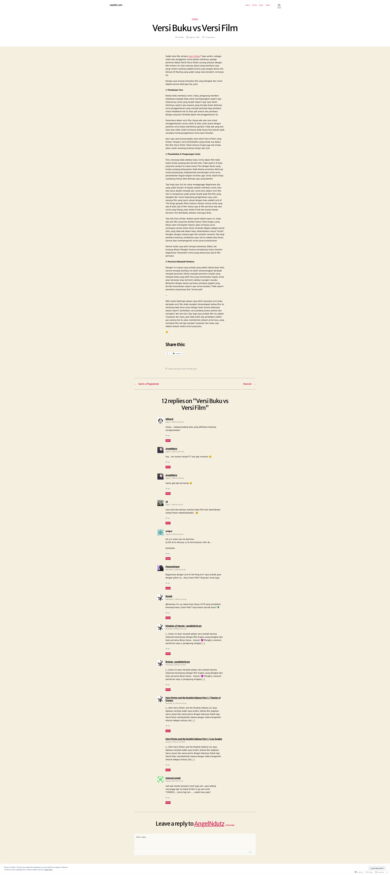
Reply (168, 440)
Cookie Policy (48, 870)
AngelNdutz (209, 823)
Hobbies (195, 19)
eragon (170, 369)
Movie (254, 5)
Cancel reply (230, 825)
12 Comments (210, 37)
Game (247, 5)
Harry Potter (194, 56)
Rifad (182, 37)
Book (261, 5)
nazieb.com (116, 5)
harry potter (177, 369)
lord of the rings (187, 369)
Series (268, 5)
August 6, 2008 (194, 37)
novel (195, 369)
